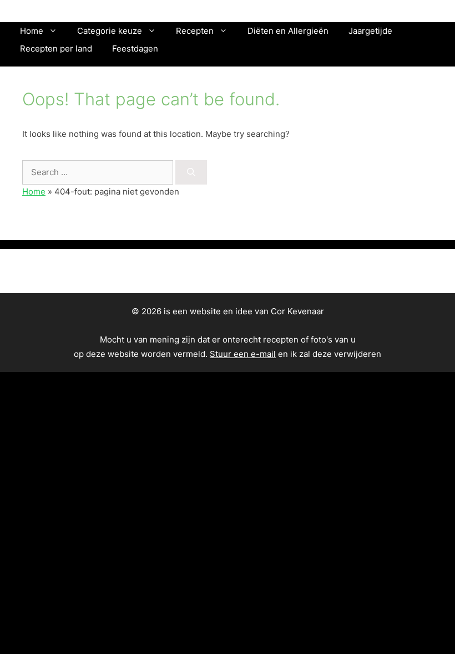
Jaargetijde (370, 30)
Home (31, 30)
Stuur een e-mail (243, 354)
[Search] (191, 172)
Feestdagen (135, 48)
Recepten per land (56, 48)
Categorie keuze (109, 30)
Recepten (195, 30)
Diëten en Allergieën (287, 30)
